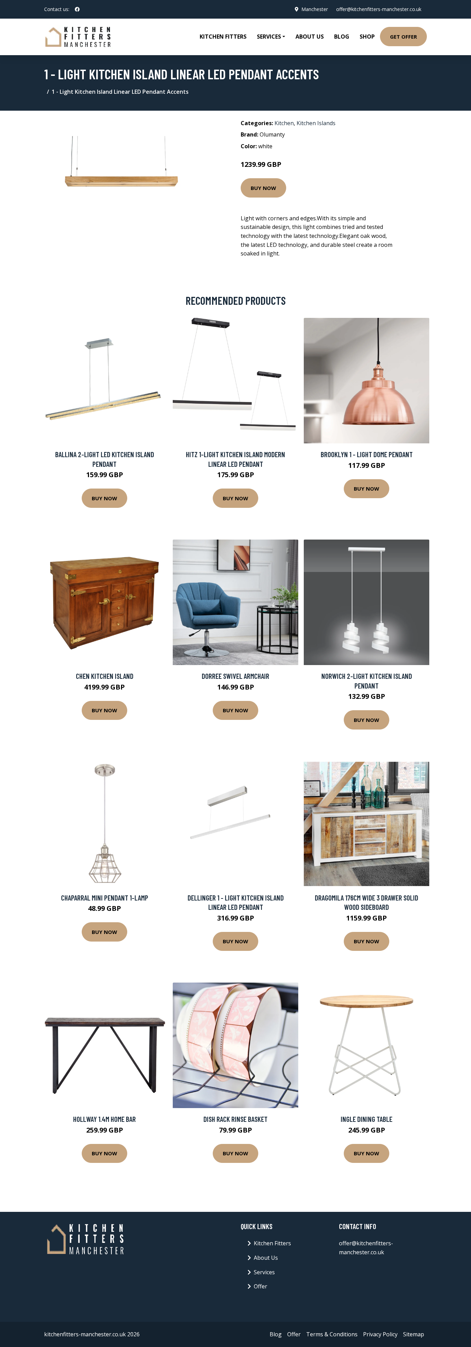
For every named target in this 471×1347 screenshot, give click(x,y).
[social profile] (77, 9)
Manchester (314, 9)
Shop (367, 36)
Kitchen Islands (316, 123)
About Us (309, 36)
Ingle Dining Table (366, 1119)
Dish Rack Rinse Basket (235, 1119)
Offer (260, 1286)
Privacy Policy (380, 1334)
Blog (341, 36)
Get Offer (403, 36)
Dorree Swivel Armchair (235, 676)
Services (264, 1272)
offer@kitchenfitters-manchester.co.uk (378, 9)
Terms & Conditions (332, 1334)
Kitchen (284, 123)
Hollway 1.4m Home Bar (104, 1119)
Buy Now (263, 187)
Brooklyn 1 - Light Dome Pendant (367, 454)
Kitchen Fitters (223, 36)
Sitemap (413, 1334)
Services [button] (269, 36)
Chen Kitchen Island (104, 676)
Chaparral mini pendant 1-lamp (104, 897)
